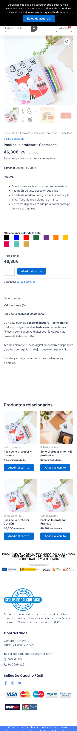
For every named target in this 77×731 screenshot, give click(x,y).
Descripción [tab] (12, 298)
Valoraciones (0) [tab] (15, 305)
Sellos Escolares (22, 133)
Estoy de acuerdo (38, 18)
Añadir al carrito (31, 271)
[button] (67, 41)
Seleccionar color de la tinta (22, 233)
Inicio (7, 133)
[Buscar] (34, 28)
